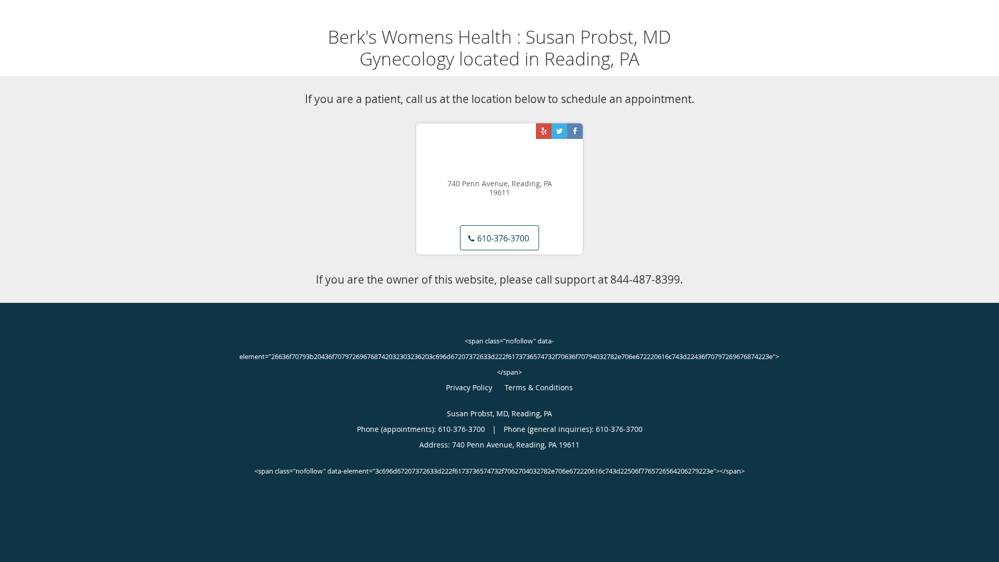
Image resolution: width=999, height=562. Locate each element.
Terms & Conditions (539, 387)
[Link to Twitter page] (559, 131)
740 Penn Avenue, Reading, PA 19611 (499, 188)
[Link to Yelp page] (544, 131)
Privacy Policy (469, 387)
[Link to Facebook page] (575, 131)
